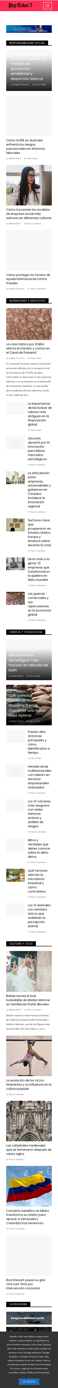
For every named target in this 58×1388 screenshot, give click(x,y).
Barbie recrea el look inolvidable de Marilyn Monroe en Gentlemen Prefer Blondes (28, 1000)
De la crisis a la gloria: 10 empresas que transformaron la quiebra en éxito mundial (39, 569)
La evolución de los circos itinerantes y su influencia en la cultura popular (29, 1084)
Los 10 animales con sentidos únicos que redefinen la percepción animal (39, 915)
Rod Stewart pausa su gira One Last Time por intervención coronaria (25, 1284)
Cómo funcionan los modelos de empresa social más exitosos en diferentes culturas (29, 214)
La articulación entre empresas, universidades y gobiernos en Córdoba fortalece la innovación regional (39, 489)
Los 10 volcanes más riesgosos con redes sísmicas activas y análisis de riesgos (39, 813)
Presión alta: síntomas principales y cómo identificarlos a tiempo (39, 742)
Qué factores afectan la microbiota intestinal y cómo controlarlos (37, 881)
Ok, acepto (29, 1381)
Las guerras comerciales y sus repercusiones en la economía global (39, 604)
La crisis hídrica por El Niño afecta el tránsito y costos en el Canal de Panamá (28, 348)
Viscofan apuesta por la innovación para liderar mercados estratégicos (39, 448)
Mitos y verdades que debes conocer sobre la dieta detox (39, 848)
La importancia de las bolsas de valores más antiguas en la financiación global (40, 414)
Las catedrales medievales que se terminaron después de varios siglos (29, 1149)
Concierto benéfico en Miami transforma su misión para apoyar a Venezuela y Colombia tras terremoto (27, 1217)
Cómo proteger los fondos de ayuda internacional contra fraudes (28, 279)
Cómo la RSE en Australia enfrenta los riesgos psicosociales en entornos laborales (25, 146)
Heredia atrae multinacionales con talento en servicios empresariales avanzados (39, 776)
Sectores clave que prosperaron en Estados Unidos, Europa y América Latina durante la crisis (39, 532)
